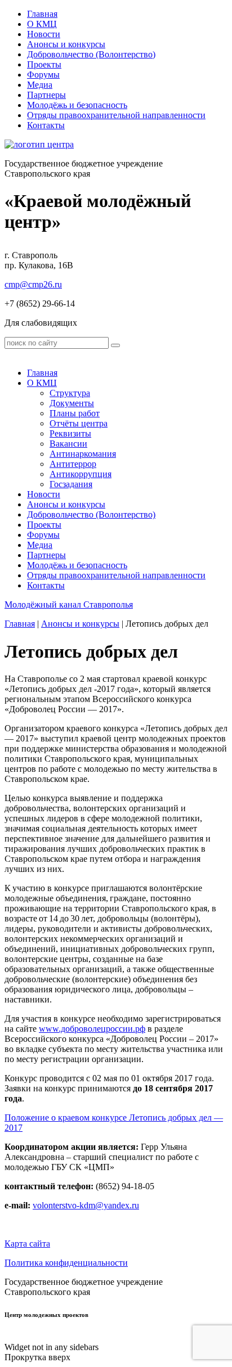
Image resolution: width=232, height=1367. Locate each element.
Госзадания (71, 484)
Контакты (46, 125)
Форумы (43, 74)
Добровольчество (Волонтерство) (91, 54)
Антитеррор (73, 464)
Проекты (44, 64)
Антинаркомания (83, 453)
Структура (70, 393)
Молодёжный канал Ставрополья (69, 604)
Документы (72, 403)
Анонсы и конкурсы (66, 44)
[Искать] (115, 345)
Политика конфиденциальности (66, 1262)
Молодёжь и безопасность (77, 105)
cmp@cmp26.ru (33, 284)
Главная (42, 14)
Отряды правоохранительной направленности (116, 115)
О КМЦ (42, 24)
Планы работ (75, 413)
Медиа (39, 84)
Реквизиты (70, 433)
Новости (43, 34)
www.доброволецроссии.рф (92, 1028)
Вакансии (68, 443)
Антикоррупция (80, 474)
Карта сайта (27, 1243)
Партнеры (46, 95)
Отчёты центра (79, 423)
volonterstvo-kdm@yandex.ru (86, 1205)
